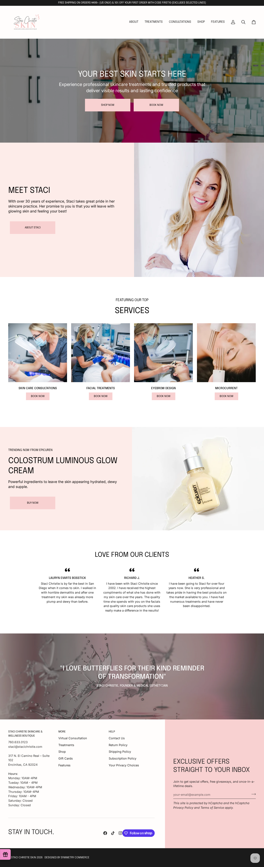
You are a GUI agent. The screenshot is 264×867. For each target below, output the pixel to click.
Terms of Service (212, 807)
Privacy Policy (183, 807)
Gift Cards (65, 758)
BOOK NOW (156, 105)
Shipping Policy (120, 751)
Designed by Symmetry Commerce (67, 857)
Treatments (66, 745)
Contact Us (117, 738)
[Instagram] (120, 833)
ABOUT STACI (33, 227)
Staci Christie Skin (23, 857)
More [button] (62, 731)
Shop (62, 751)
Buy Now (32, 503)
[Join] (252, 794)
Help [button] (112, 731)
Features (64, 765)
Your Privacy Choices (124, 765)
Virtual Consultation (72, 738)
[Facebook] (105, 833)
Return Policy (118, 745)
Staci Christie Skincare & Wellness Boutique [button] (25, 733)
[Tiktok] (112, 833)
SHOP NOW (107, 105)
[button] (153, 22)
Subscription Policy (122, 758)
